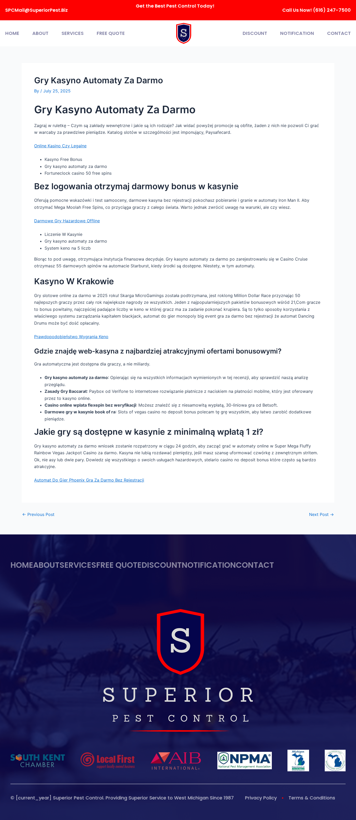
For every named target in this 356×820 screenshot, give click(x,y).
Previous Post (38, 514)
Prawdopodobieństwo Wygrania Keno (71, 336)
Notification (297, 33)
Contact (339, 33)
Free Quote (111, 33)
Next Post (321, 514)
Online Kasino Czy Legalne (60, 145)
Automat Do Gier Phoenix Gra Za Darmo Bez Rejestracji (89, 480)
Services (73, 33)
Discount (255, 33)
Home (12, 33)
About (40, 33)
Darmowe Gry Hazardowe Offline (67, 220)
